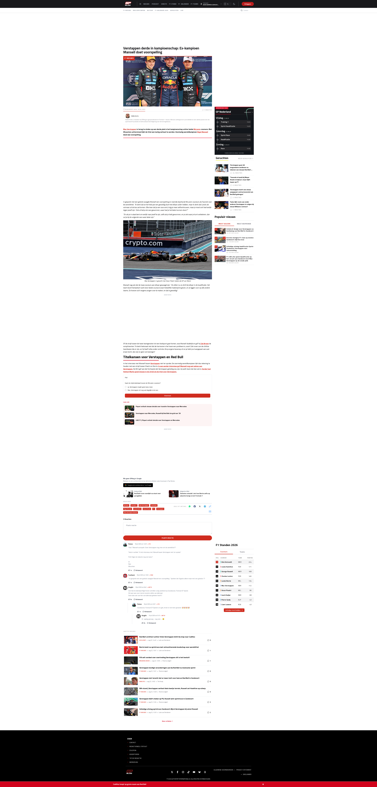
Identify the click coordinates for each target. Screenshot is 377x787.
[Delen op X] (200, 506)
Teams (242, 552)
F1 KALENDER (183, 4)
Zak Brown (205, 343)
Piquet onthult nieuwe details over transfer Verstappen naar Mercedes (161, 406)
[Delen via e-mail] (210, 511)
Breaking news (144, 661)
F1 (153, 509)
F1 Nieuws (129, 58)
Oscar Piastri (146, 509)
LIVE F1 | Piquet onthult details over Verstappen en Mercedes (158, 420)
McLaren (197, 129)
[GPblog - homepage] (128, 4)
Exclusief (142, 640)
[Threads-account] (205, 772)
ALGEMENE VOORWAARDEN (223, 770)
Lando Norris (137, 509)
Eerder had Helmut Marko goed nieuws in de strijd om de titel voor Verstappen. (167, 370)
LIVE (181, 10)
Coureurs (223, 551)
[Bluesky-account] (199, 772)
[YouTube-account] (194, 772)
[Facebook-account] (177, 772)
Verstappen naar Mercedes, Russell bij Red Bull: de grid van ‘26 (158, 413)
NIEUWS (146, 4)
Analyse (142, 681)
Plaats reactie (168, 538)
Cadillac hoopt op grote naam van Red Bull (129, 784)
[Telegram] (205, 506)
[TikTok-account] (188, 772)
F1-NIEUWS (127, 10)
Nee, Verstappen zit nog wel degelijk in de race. (143, 390)
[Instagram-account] (183, 772)
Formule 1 (134, 505)
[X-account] (172, 772)
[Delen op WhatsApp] (190, 506)
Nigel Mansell (202, 132)
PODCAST (155, 4)
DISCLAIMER (247, 774)
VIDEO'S (164, 4)
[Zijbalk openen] (140, 4)
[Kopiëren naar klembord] (210, 506)
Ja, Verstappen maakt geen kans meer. (140, 387)
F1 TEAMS (194, 4)
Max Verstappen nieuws (130, 512)
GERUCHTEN (174, 10)
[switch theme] (234, 4)
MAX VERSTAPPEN (139, 10)
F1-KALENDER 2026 (161, 10)
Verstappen (155, 363)
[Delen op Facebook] (195, 506)
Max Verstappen (129, 129)
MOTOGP (150, 10)
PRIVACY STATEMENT (243, 770)
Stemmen (167, 395)
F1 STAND (172, 4)
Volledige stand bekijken (233, 610)
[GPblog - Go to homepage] (130, 772)
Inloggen (247, 4)
